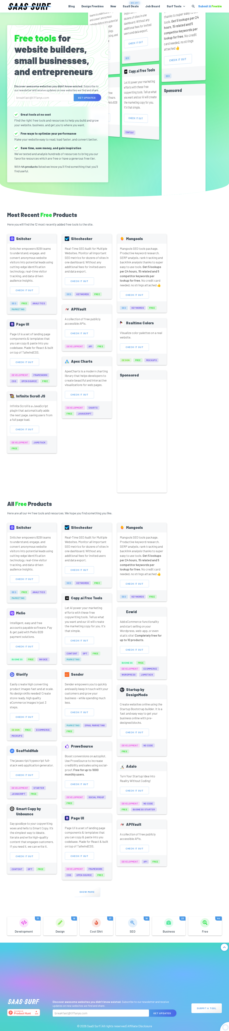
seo (127, 58)
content (129, 132)
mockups (151, 360)
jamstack (39, 442)
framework (40, 375)
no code (148, 745)
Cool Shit (100, 925)
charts (93, 407)
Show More (87, 891)
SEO (139, 925)
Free (211, 925)
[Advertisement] (183, 167)
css (14, 381)
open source (29, 381)
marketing (18, 309)
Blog (71, 6)
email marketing (95, 725)
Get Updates (87, 97)
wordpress (129, 674)
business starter (144, 809)
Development (27, 925)
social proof (96, 797)
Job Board (152, 6)
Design (65, 925)
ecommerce (150, 668)
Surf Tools (174, 6)
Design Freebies (92, 6)
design (126, 360)
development (20, 375)
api (90, 346)
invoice (43, 659)
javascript (85, 413)
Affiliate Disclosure (139, 1026)
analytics (39, 303)
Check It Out (135, 42)
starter (38, 787)
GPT (85, 653)
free (24, 303)
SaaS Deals (131, 6)
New (113, 6)
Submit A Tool (206, 1008)
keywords (82, 294)
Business (173, 925)
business (17, 659)
